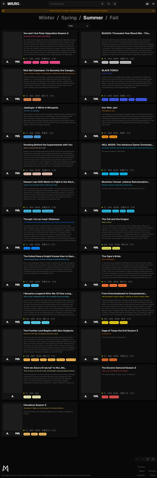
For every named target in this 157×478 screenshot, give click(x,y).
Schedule (141, 475)
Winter (47, 17)
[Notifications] (147, 3)
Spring (69, 17)
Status (153, 475)
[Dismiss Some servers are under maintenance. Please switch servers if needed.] (153, 11)
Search (142, 471)
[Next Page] (153, 459)
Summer (93, 17)
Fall (114, 17)
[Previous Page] (137, 459)
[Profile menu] (153, 3)
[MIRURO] (14, 3)
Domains (152, 471)
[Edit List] (20, 33)
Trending (141, 467)
